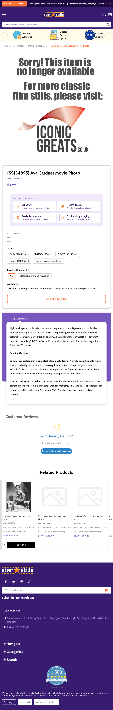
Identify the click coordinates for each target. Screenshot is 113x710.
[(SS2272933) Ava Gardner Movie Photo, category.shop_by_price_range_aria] (19, 496)
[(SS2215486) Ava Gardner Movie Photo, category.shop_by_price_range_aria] (90, 496)
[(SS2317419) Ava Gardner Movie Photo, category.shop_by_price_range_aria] (54, 496)
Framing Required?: (18, 270)
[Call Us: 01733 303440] (104, 14)
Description (19, 318)
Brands (12, 659)
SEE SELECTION (104, 3)
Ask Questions (56, 299)
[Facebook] (6, 581)
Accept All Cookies (46, 702)
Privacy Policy (80, 695)
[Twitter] (14, 581)
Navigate (14, 643)
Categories (15, 651)
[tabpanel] (18, 515)
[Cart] (110, 14)
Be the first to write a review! (56, 451)
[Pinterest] (22, 581)
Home (5, 45)
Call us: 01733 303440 (18, 627)
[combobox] (56, 24)
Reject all (25, 702)
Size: (10, 248)
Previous (5, 35)
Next (108, 35)
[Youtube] (30, 581)
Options (21, 545)
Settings (8, 702)
